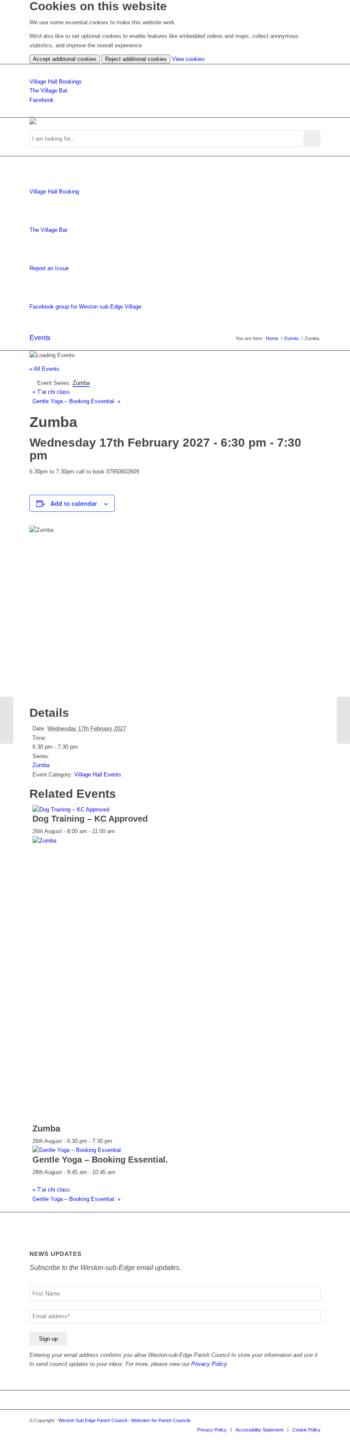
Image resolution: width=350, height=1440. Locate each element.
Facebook (41, 100)
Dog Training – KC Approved (90, 818)
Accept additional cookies (64, 59)
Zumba (41, 765)
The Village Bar (48, 90)
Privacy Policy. (209, 1364)
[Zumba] (6, 720)
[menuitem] (212, 1430)
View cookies (188, 59)
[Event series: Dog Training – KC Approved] (119, 831)
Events (39, 337)
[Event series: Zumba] (117, 1141)
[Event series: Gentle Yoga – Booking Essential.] (120, 1172)
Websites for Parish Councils (161, 1420)
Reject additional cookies (136, 59)
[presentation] (70, 809)
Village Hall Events (97, 774)
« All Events (44, 369)
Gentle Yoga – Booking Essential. (76, 401)
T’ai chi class (51, 392)
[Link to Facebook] (314, 1420)
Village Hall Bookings (55, 81)
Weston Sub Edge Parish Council (92, 1420)
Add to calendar (73, 503)
